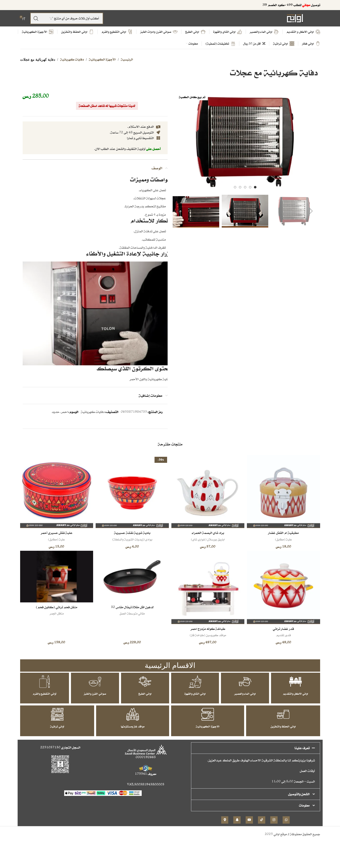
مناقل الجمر (57, 613)
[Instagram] (274, 820)
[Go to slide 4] (240, 187)
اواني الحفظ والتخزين (283, 726)
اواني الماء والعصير (245, 693)
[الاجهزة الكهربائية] (207, 714)
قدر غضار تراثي (283, 628)
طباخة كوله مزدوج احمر (208, 628)
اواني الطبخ (145, 693)
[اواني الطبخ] (145, 681)
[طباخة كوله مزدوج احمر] (208, 587)
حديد (55, 411)
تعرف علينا (302, 748)
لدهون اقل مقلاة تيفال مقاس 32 (132, 607)
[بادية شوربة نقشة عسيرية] (132, 491)
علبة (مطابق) (283, 539)
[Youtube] (249, 820)
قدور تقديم (283, 635)
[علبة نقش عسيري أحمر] (56, 491)
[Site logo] (295, 18)
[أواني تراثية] (57, 714)
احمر (64, 411)
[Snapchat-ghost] (237, 820)
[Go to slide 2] (250, 187)
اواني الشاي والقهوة (195, 693)
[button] (311, 211)
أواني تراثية (57, 726)
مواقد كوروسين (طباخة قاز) (208, 635)
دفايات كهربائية (72, 59)
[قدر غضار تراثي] (283, 587)
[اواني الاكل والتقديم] (295, 681)
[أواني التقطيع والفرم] (44, 681)
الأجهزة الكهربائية (102, 59)
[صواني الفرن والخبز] (95, 681)
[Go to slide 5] (235, 187)
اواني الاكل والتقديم (295, 693)
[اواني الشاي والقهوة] (195, 681)
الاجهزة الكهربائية (207, 726)
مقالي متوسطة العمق (132, 613)
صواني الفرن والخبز (95, 693)
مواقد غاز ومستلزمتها (132, 726)
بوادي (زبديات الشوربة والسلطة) (132, 539)
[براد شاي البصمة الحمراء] (208, 491)
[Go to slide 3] (245, 187)
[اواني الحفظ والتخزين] (283, 714)
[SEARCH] (36, 18)
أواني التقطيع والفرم (44, 693)
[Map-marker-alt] (225, 820)
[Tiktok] (261, 820)
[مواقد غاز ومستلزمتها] (132, 714)
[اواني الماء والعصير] (245, 681)
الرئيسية (127, 59)
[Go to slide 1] (255, 187)
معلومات (304, 805)
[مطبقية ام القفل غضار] (283, 491)
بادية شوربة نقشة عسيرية (132, 532)
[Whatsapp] (286, 820)
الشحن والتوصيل (299, 794)
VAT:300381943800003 (145, 784)
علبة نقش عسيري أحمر (56, 532)
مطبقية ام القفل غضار (283, 532)
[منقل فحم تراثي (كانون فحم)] (56, 576)
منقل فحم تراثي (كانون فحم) (56, 607)
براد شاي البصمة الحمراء (208, 532)
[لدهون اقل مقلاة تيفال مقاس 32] (132, 576)
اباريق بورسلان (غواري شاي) (208, 539)
